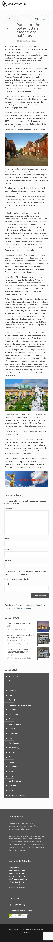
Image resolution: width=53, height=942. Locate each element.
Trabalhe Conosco (17, 887)
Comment (8, 508)
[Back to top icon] (47, 936)
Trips (11, 790)
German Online (15, 724)
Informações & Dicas (19, 879)
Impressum (14, 867)
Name (7, 538)
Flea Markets (14, 714)
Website (7, 560)
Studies (12, 776)
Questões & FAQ (17, 882)
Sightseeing (13, 766)
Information (13, 733)
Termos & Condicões (19, 885)
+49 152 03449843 (19, 905)
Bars (11, 681)
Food (11, 719)
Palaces (12, 752)
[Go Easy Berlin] (24, 4)
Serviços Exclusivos (18, 876)
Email (7, 549)
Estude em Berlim (17, 870)
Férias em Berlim (17, 873)
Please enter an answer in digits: (17, 579)
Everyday (13, 700)
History (12, 728)
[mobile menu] (49, 4)
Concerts (12, 690)
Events (11, 695)
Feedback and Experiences (20, 705)
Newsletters (14, 743)
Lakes (11, 738)
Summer (12, 785)
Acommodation (15, 676)
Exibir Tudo (41, 19)
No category (14, 747)
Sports (11, 771)
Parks (11, 757)
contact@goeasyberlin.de (21, 910)
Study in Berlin (15, 781)
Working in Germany (17, 795)
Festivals (12, 709)
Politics (12, 762)
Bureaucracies (14, 686)
